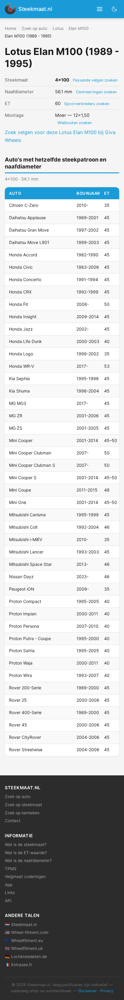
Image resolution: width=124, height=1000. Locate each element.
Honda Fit (18, 304)
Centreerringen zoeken (96, 92)
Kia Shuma (19, 390)
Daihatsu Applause (27, 217)
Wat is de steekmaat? (25, 844)
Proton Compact (25, 601)
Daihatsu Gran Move (29, 229)
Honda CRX (20, 291)
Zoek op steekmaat (23, 804)
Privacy (106, 991)
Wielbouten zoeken (74, 122)
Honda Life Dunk (25, 341)
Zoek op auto (34, 28)
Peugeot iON (21, 588)
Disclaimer (87, 991)
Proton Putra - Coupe (30, 638)
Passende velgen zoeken (95, 80)
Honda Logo (21, 353)
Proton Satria (22, 650)
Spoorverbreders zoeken (86, 103)
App (8, 884)
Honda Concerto (25, 279)
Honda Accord (23, 254)
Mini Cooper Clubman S (32, 465)
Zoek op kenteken (22, 812)
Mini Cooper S (22, 477)
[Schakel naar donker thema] (114, 9)
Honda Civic (21, 267)
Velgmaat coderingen (25, 876)
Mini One (17, 502)
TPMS (11, 868)
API (8, 900)
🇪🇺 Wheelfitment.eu (24, 940)
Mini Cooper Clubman (30, 452)
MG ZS (15, 428)
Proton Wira (20, 675)
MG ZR (15, 415)
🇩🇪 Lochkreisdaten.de (26, 956)
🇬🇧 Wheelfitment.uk (24, 948)
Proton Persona (24, 626)
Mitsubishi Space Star (30, 564)
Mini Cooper (21, 440)
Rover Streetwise (25, 749)
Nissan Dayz (21, 576)
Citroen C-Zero (23, 205)
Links (10, 892)
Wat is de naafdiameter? (28, 860)
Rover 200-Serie (25, 687)
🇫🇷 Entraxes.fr (18, 964)
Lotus (58, 28)
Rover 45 (18, 724)
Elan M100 (79, 28)
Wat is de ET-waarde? (26, 852)
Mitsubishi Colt (23, 527)
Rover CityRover (25, 737)
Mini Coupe (20, 489)
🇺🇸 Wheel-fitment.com (26, 932)
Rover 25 (18, 700)
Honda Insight (22, 316)
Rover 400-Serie (25, 712)
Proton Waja (21, 662)
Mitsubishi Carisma (27, 514)
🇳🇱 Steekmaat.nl (21, 924)
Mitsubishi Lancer (26, 551)
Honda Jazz (21, 329)
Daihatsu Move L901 (29, 242)
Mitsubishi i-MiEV (25, 539)
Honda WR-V (21, 366)
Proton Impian (22, 613)
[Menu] (100, 9)
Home (10, 28)
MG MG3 (17, 403)
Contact (12, 820)
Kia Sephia (19, 378)
